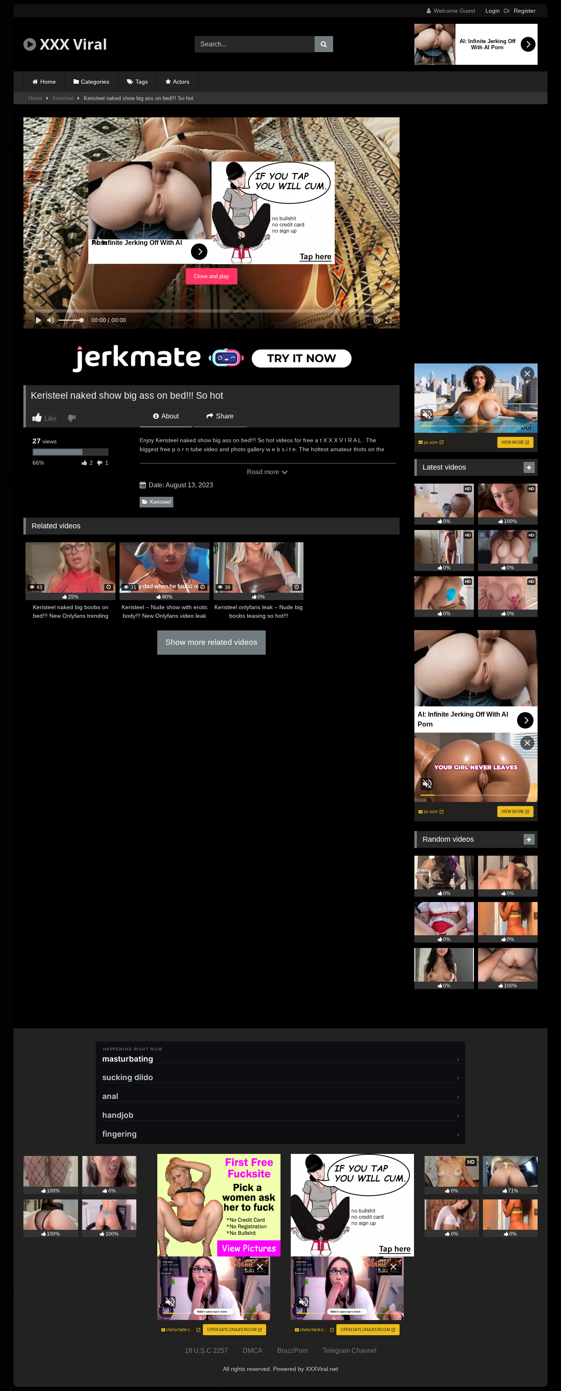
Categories (95, 81)
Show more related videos (212, 642)
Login (492, 10)
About (169, 416)
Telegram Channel (350, 1350)
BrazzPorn (292, 1350)
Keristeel (63, 98)
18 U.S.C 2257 (206, 1350)
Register (525, 10)
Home (48, 81)
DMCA (252, 1350)
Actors (181, 81)
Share (224, 416)
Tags (142, 81)
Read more (263, 471)
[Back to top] (536, 1367)
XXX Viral (71, 44)
